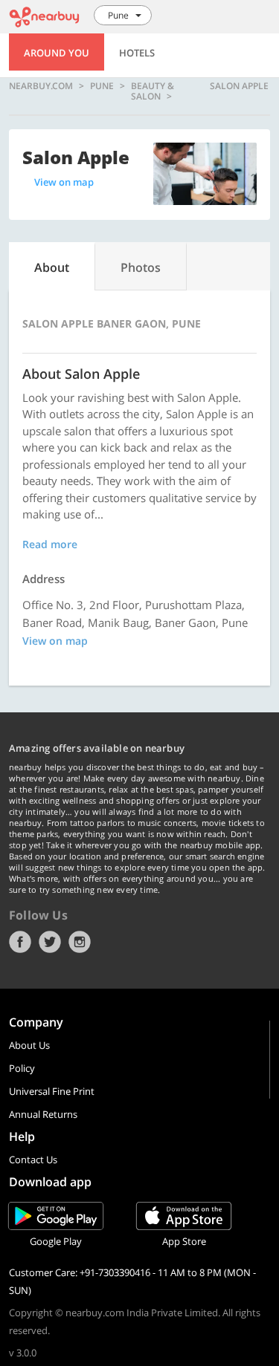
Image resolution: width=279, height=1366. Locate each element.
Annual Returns (43, 1114)
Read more (49, 544)
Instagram (79, 942)
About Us (29, 1045)
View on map (64, 182)
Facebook (20, 942)
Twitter (50, 942)
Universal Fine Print (51, 1091)
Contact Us (33, 1159)
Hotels (137, 52)
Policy (22, 1068)
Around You (56, 52)
